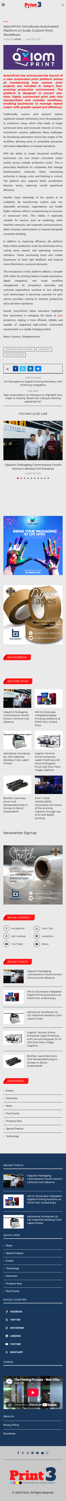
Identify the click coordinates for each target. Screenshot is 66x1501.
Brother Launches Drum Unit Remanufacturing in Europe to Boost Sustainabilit (42, 1061)
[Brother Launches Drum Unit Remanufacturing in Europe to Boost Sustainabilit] (13, 1061)
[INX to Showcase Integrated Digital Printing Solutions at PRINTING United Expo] (13, 997)
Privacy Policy (11, 1424)
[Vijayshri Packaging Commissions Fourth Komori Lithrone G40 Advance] (33, 440)
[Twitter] (22, 1453)
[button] (6, 450)
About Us (8, 1416)
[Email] (42, 1453)
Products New (14, 1121)
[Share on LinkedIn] (30, 368)
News (9, 1105)
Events (10, 1090)
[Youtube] (37, 1453)
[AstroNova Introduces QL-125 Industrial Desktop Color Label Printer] (13, 1017)
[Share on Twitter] (23, 368)
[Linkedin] (32, 1453)
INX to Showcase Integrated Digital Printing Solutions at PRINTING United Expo (44, 995)
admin (17, 39)
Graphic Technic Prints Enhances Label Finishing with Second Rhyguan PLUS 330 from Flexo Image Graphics (44, 1039)
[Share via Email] (38, 368)
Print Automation (15, 355)
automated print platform (19, 349)
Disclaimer (9, 1433)
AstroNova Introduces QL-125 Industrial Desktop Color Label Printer (44, 1015)
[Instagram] (28, 1453)
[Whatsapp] (47, 1453)
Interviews (11, 1098)
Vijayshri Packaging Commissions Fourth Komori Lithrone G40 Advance (44, 974)
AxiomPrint (44, 349)
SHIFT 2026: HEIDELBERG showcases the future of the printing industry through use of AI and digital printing (48, 808)
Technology (12, 1136)
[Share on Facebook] (15, 368)
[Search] (62, 5)
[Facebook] (18, 1453)
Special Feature (14, 1128)
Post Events (12, 1113)
